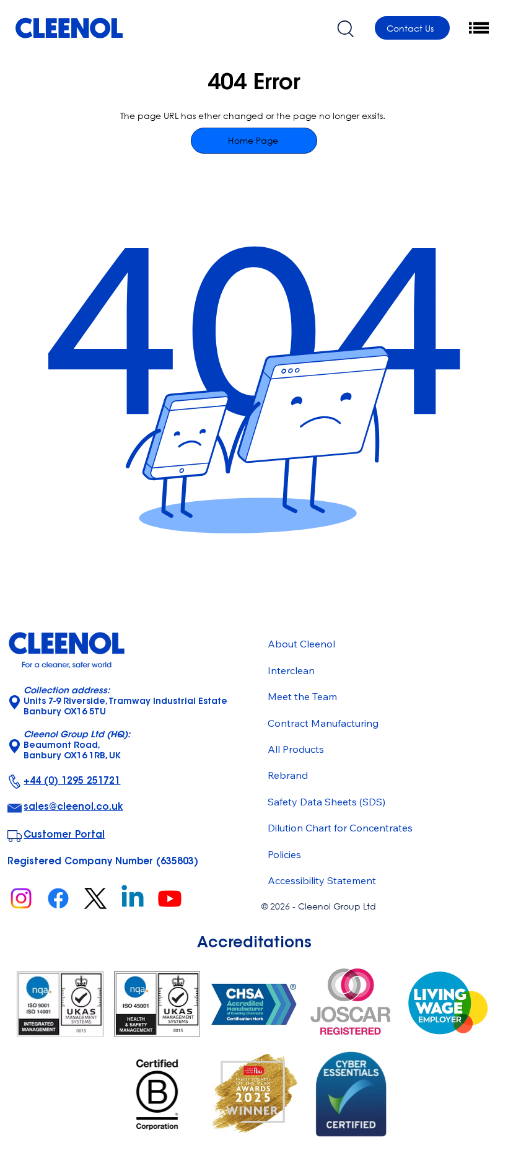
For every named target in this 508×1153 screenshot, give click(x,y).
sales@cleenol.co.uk (73, 807)
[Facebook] (58, 898)
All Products (296, 749)
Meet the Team (302, 696)
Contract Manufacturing (323, 723)
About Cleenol (301, 644)
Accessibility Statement (322, 880)
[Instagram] (21, 898)
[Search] (345, 28)
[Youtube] (169, 898)
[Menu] (479, 27)
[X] (95, 898)
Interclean (291, 670)
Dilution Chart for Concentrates (340, 828)
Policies (284, 854)
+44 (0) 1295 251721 (72, 781)
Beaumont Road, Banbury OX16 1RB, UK (77, 746)
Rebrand (288, 775)
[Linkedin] (132, 898)
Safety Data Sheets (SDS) (326, 802)
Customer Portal (64, 835)
